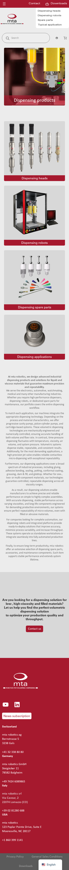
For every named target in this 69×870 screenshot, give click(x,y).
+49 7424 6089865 (13, 781)
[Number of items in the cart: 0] (65, 38)
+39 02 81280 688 (13, 810)
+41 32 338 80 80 (13, 752)
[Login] (56, 38)
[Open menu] (4, 4)
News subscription (16, 716)
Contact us (34, 628)
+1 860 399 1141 (12, 840)
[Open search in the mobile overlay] (26, 38)
